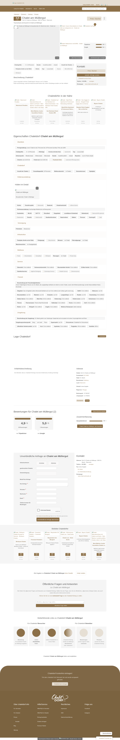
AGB (62, 713)
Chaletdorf (21, 165)
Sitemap (16, 730)
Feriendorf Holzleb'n (36, 539)
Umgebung (21, 312)
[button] (37, 42)
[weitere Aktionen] (104, 19)
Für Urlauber (17, 713)
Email (21, 498)
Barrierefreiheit (106, 733)
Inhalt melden (81, 573)
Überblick (20, 142)
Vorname (22, 489)
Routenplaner (102, 336)
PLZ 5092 (86, 375)
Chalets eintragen (41, 721)
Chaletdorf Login (88, 4)
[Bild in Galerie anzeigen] (71, 33)
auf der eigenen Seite (83, 641)
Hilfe (97, 4)
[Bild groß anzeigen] (27, 189)
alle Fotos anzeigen (76, 57)
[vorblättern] (56, 42)
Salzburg (86, 380)
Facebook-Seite (57, 159)
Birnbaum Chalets (21, 541)
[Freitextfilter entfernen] (102, 9)
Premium (103, 97)
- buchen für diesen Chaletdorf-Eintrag (99, 641)
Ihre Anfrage (23, 483)
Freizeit (20, 277)
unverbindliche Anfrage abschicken (48, 519)
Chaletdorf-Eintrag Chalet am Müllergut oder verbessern (68, 642)
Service (20, 261)
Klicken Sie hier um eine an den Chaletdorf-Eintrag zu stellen (60, 595)
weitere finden (36, 641)
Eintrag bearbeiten (42, 717)
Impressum (64, 708)
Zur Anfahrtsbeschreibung (84, 471)
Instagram (87, 713)
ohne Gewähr (69, 573)
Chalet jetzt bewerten (90, 426)
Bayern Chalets (98, 103)
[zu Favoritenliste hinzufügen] (15, 27)
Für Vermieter (17, 708)
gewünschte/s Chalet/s (26, 468)
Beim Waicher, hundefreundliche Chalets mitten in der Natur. (37, 112)
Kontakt (87, 400)
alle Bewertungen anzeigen (98, 57)
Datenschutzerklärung (44, 516)
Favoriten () (105, 738)
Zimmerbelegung (24, 472)
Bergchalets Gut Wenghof (52, 538)
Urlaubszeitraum (24, 462)
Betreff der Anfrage (25, 479)
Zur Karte (80, 469)
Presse (15, 717)
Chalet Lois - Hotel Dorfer (68, 538)
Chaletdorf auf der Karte (84, 78)
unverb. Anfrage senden (91, 75)
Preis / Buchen (95, 19)
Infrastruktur (21, 234)
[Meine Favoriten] (48, 9)
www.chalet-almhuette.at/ (91, 84)
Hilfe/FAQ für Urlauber (43, 713)
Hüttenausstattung (23, 177)
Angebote (29, 8)
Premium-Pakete (41, 725)
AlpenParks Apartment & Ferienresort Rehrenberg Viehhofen (67, 109)
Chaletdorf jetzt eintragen (60, 684)
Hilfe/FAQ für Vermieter (43, 708)
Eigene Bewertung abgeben (99, 411)
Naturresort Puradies (22, 105)
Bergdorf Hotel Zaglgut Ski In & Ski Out (83, 108)
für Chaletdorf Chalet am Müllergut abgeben (21, 641)
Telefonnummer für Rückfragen (25, 503)
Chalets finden (19, 8)
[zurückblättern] (18, 42)
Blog (35, 8)
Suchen (105, 8)
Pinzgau (85, 389)
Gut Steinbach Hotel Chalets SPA (52, 112)
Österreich (82, 382)
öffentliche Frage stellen (60, 605)
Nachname (23, 494)
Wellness (20, 250)
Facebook (87, 708)
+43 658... (84, 81)
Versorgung (21, 223)
